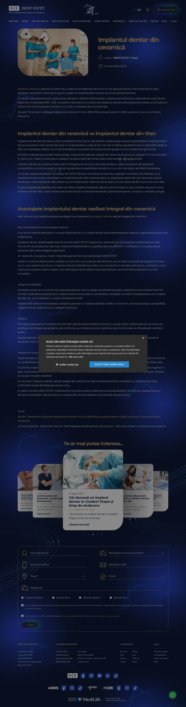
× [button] (143, 338)
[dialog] (93, 353)
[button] (67, 364)
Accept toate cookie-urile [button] (109, 364)
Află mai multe (75, 357)
